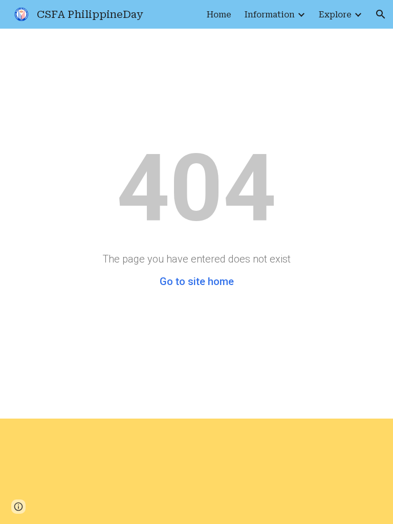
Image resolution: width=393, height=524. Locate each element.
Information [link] (270, 14)
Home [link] (219, 14)
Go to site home (197, 281)
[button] (380, 14)
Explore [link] (335, 14)
